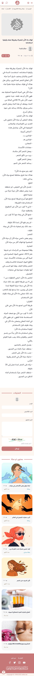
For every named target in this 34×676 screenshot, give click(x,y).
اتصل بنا (20, 658)
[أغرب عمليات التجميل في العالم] (17, 504)
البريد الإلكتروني (28, 412)
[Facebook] (10, 662)
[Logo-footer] (17, 668)
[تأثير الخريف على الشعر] (17, 568)
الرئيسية (29, 9)
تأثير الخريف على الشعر (23, 581)
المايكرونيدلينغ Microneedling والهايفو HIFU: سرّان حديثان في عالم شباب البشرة (19, 644)
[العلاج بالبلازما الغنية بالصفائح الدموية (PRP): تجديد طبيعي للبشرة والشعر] (17, 599)
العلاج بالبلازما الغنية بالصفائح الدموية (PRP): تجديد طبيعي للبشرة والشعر (19, 612)
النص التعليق (29, 420)
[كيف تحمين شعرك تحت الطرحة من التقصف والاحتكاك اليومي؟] (17, 536)
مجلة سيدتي (27, 552)
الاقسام (9, 9)
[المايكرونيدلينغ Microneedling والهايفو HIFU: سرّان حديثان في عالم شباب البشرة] (17, 631)
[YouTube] (24, 662)
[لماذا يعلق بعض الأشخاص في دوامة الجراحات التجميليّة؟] (17, 473)
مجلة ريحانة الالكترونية (19, 9)
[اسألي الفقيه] (4, 672)
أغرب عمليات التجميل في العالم (21, 517)
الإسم (31, 404)
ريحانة (28, 489)
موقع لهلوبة (23, 48)
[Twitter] (14, 662)
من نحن (13, 658)
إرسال (17, 448)
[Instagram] (19, 662)
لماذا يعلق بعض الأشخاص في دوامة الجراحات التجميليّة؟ (20, 486)
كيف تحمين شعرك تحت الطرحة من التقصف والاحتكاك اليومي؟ (20, 549)
